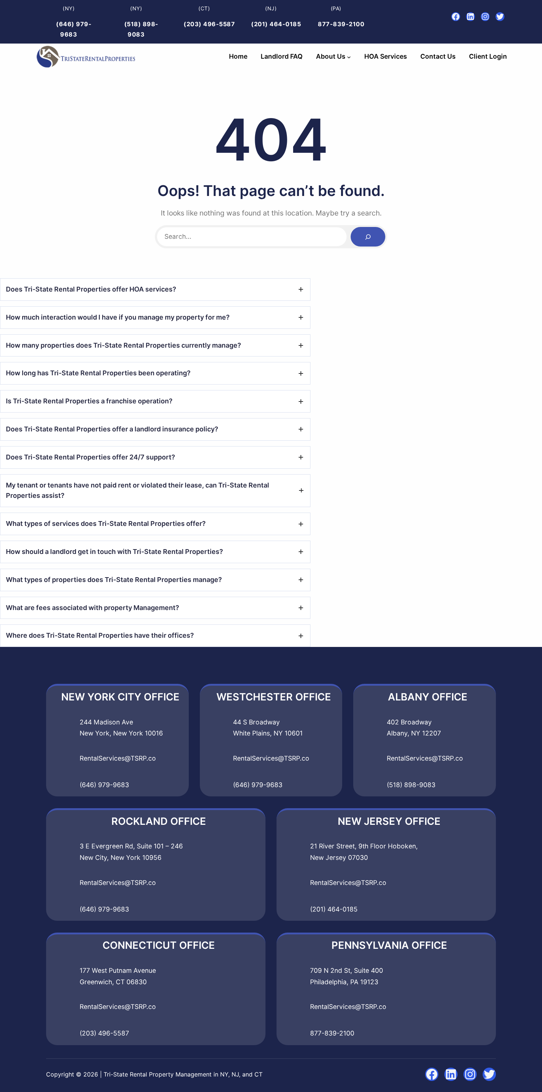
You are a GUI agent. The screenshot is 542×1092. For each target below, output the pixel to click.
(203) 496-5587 (209, 24)
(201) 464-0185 (276, 24)
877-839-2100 (341, 24)
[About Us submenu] (349, 57)
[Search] (368, 237)
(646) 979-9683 (104, 785)
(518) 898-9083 (411, 785)
